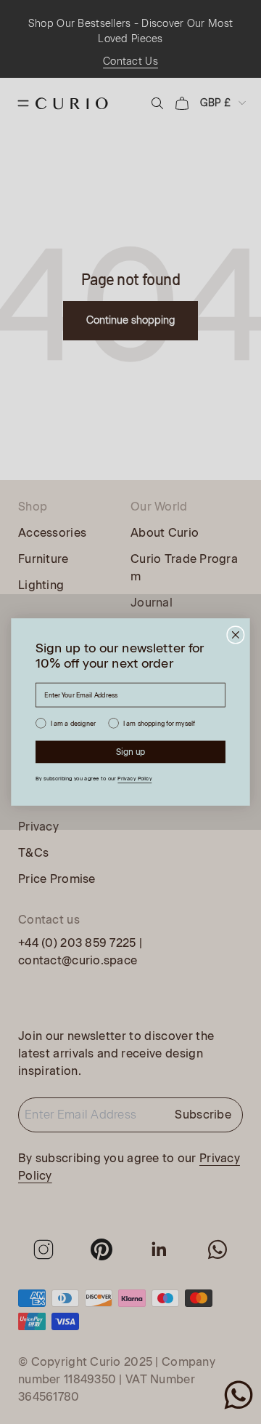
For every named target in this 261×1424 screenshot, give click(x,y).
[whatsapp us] (238, 1395)
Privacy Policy (134, 779)
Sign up (131, 752)
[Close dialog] (236, 635)
